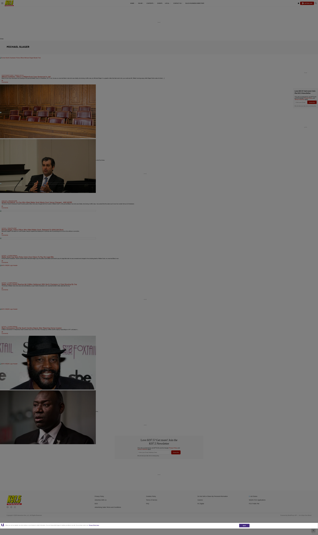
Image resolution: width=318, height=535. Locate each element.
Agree (244, 525)
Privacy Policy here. (94, 525)
